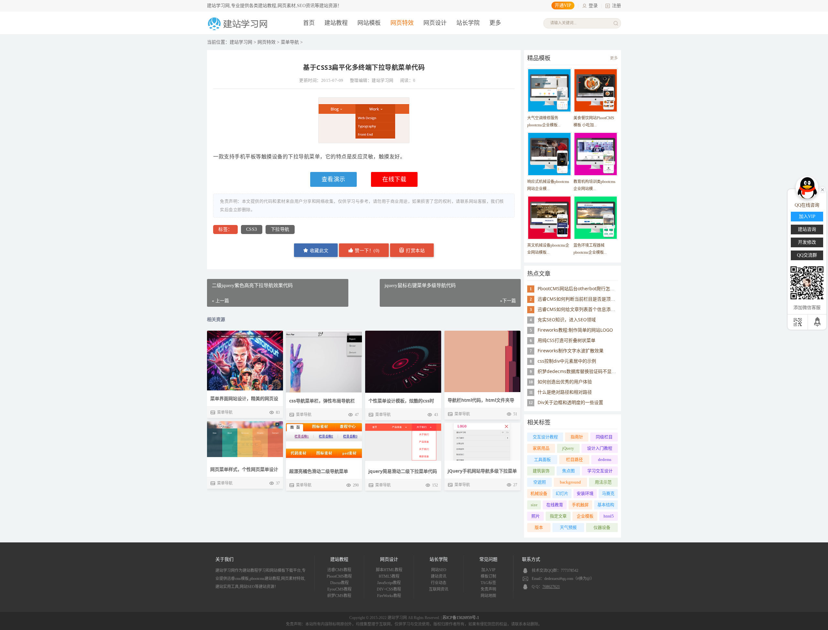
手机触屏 (580, 504)
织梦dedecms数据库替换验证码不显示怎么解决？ (588, 371)
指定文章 (558, 516)
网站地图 (488, 595)
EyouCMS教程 (339, 589)
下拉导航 (280, 229)
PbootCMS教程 (339, 576)
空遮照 (539, 482)
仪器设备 (602, 527)
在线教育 (554, 504)
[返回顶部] (817, 322)
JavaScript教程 (389, 583)
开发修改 (807, 242)
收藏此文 (318, 250)
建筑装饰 (541, 470)
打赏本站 (415, 250)
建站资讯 (438, 576)
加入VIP (488, 570)
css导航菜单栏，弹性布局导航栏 (322, 401)
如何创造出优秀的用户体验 (565, 382)
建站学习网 (241, 42)
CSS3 (251, 229)
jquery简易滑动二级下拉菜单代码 (402, 471)
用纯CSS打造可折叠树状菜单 (566, 340)
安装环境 (585, 493)
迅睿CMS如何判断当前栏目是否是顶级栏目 (581, 299)
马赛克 (608, 493)
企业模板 (585, 516)
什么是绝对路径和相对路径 (565, 392)
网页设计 (435, 23)
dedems (604, 459)
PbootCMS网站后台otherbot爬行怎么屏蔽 (581, 288)
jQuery (568, 448)
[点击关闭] (822, 189)
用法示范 (603, 482)
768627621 (551, 586)
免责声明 (488, 589)
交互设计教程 (545, 436)
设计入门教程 (599, 448)
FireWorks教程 (389, 595)
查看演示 (333, 179)
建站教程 (336, 23)
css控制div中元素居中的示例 (567, 361)
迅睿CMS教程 (339, 570)
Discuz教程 (339, 583)
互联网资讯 (438, 589)
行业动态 (438, 583)
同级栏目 (604, 436)
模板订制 (488, 576)
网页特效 (402, 23)
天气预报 (568, 527)
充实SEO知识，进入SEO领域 (567, 319)
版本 (539, 527)
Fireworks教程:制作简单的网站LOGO (575, 330)
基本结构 (605, 504)
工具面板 (542, 459)
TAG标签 (488, 583)
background (570, 482)
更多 (614, 58)
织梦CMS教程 (339, 595)
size (534, 504)
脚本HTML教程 (389, 570)
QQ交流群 (807, 255)
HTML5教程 (389, 576)
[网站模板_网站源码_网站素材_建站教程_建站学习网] (238, 30)
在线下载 (394, 179)
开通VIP (563, 5)
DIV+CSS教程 (389, 589)
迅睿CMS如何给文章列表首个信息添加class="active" (591, 309)
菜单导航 (290, 42)
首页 (309, 23)
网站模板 (369, 23)
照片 (535, 516)
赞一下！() (367, 250)
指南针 (577, 436)
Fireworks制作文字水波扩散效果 (571, 350)
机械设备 (538, 493)
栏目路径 (574, 459)
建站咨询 (807, 229)
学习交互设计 (600, 470)
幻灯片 (562, 493)
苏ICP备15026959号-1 (460, 617)
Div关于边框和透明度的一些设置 (570, 402)
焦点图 (568, 470)
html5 (609, 516)
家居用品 (541, 448)
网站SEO (438, 570)
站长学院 (468, 23)
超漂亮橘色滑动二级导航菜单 (318, 471)
